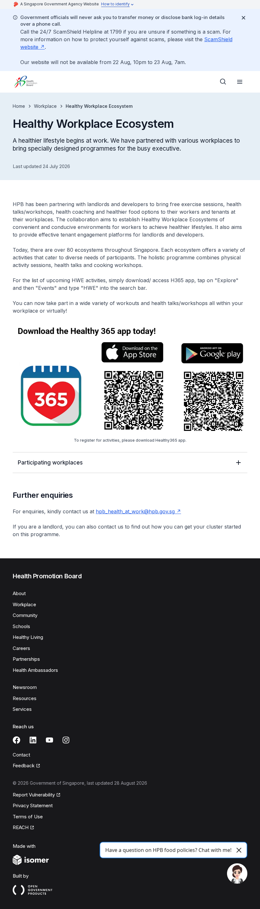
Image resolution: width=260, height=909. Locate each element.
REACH (23, 827)
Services (22, 709)
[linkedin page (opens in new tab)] (33, 740)
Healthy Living (28, 637)
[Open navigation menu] (239, 81)
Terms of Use (28, 817)
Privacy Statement (33, 805)
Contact (21, 755)
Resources (24, 698)
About (19, 593)
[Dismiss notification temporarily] (243, 17)
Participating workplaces (50, 462)
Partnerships (26, 659)
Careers (21, 648)
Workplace (45, 106)
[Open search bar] (223, 81)
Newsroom (25, 687)
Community (25, 615)
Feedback (26, 766)
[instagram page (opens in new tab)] (66, 740)
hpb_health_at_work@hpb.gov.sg (138, 511)
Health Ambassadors (35, 670)
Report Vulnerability (34, 795)
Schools (21, 626)
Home (19, 106)
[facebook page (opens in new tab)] (16, 740)
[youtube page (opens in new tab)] (49, 740)
